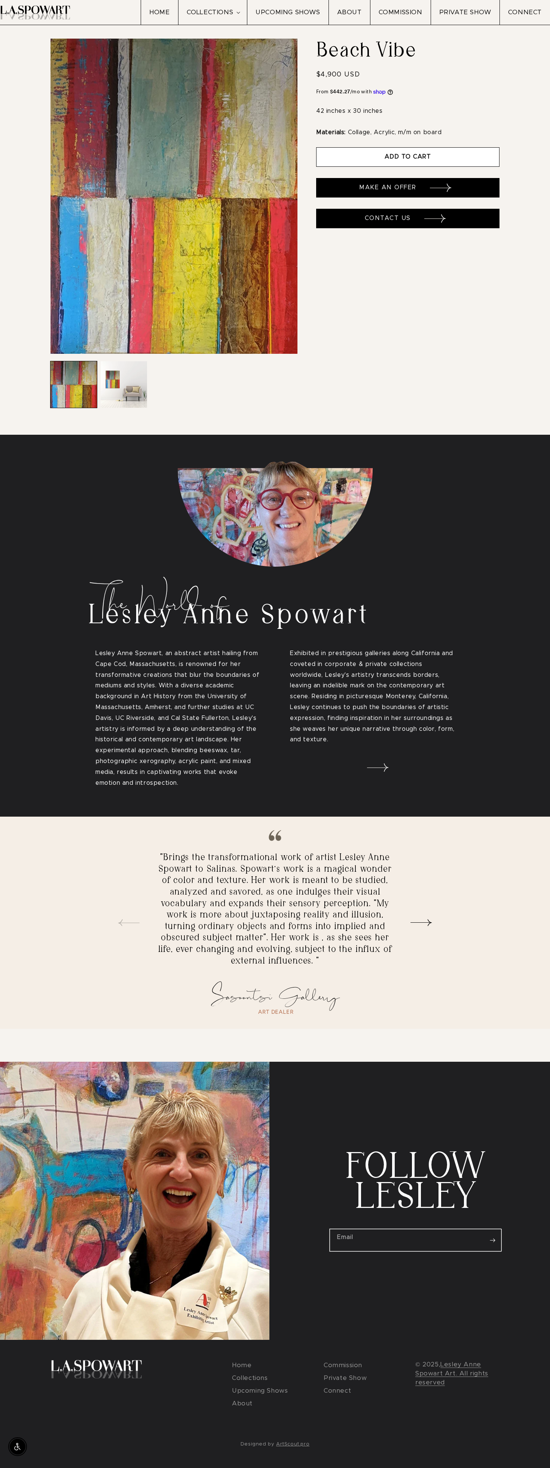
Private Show (345, 1378)
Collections (250, 1378)
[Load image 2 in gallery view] (124, 384)
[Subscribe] (493, 1240)
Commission (343, 1365)
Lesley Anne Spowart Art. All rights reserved (451, 1373)
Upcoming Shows (260, 1390)
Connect (337, 1390)
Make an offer (389, 188)
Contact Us (389, 218)
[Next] (421, 923)
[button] (213, 12)
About (242, 1403)
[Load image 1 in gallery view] (74, 384)
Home (241, 1365)
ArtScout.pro (292, 1444)
